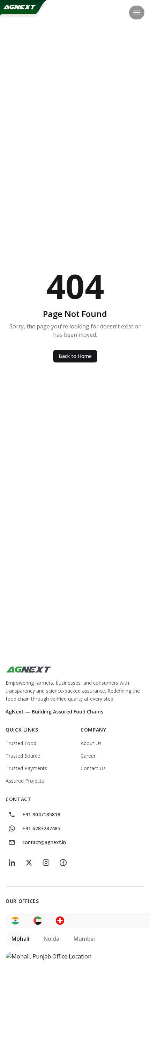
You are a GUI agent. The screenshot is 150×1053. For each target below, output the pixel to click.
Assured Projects (25, 780)
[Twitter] (29, 863)
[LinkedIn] (12, 863)
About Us (91, 743)
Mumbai (84, 938)
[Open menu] (136, 12)
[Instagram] (46, 863)
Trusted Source (23, 755)
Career (88, 755)
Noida (51, 938)
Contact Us (93, 768)
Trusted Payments (26, 768)
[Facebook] (63, 863)
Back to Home (75, 356)
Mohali (20, 938)
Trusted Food (21, 743)
